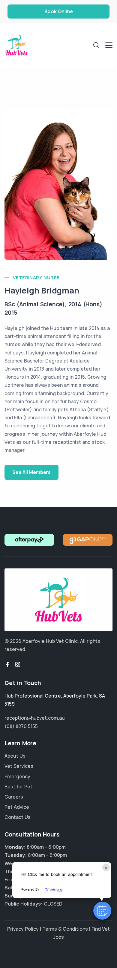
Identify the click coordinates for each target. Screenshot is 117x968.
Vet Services (18, 766)
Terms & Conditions (65, 929)
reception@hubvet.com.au (34, 718)
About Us (15, 756)
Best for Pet (18, 786)
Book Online (58, 11)
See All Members (31, 472)
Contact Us (17, 817)
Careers (13, 796)
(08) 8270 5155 (21, 726)
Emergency (17, 776)
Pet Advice (16, 807)
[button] (102, 911)
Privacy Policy (23, 929)
